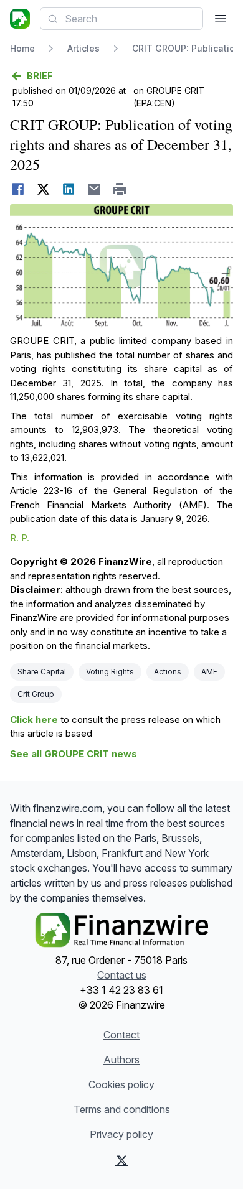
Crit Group (35, 694)
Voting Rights (110, 671)
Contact (121, 1034)
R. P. (19, 538)
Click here (34, 719)
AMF (209, 671)
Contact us (121, 975)
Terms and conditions (122, 1109)
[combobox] (121, 18)
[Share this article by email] (94, 189)
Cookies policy (121, 1084)
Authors (121, 1059)
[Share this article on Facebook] (18, 189)
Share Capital (41, 671)
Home (22, 48)
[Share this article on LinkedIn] (69, 189)
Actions (167, 671)
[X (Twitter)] (122, 1160)
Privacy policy (121, 1134)
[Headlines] (20, 19)
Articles (83, 48)
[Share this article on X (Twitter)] (43, 189)
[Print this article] (120, 189)
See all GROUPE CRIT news (73, 754)
